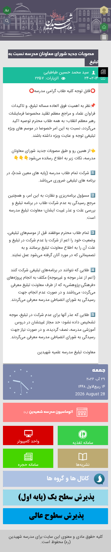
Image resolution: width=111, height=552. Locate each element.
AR (7, 10)
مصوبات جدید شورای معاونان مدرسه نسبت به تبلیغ (53, 58)
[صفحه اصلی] (104, 27)
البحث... (7, 19)
